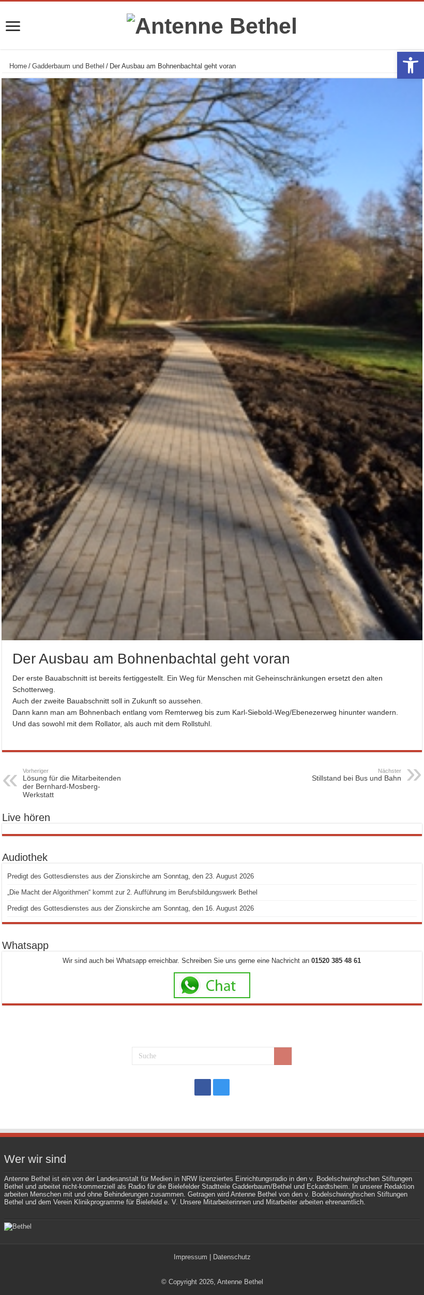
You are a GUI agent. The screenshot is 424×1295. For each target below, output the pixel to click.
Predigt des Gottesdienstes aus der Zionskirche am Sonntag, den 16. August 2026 (130, 908)
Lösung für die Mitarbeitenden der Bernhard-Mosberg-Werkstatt (72, 783)
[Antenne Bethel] (212, 24)
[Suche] (283, 1056)
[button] (410, 65)
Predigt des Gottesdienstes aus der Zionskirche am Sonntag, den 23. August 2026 (130, 876)
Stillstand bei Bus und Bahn (356, 775)
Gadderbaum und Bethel (68, 66)
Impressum (190, 1257)
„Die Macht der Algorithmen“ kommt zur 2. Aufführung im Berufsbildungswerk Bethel (132, 892)
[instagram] (221, 1087)
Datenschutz (232, 1257)
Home (17, 66)
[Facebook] (202, 1087)
